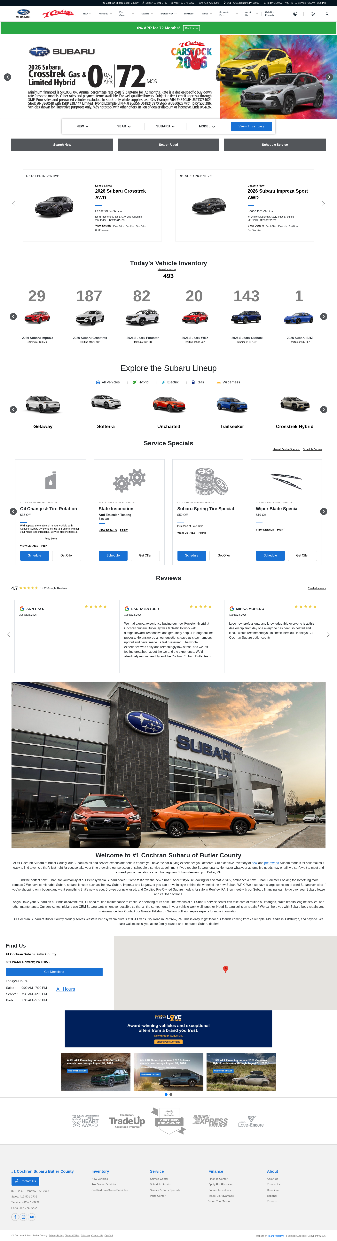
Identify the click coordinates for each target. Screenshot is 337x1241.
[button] (225, 969)
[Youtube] (31, 1217)
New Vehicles (99, 1178)
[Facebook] (15, 1217)
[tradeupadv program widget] (127, 1121)
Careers (272, 1201)
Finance (215, 1171)
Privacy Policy (56, 1235)
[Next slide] (170, 1094)
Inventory (100, 1171)
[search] (327, 14)
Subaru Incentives (219, 1190)
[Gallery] (168, 77)
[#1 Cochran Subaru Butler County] (44, 13)
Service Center (159, 1178)
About (272, 1171)
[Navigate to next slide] (334, 77)
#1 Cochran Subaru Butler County (29, 1235)
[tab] (108, 383)
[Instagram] (23, 1217)
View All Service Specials (286, 449)
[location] (224, 3)
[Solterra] (168, 1072)
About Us (272, 1178)
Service (157, 1171)
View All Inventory (167, 269)
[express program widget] (210, 1121)
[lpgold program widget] (85, 1121)
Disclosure (191, 28)
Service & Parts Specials (165, 1190)
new (254, 863)
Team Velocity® (276, 1236)
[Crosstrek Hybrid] (241, 1072)
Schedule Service (312, 449)
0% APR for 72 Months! (159, 28)
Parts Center (158, 1195)
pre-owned (271, 863)
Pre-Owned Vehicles (103, 1184)
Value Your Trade (219, 1201)
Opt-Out (109, 1235)
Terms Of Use (72, 1235)
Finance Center (218, 1178)
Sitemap (85, 1235)
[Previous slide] (166, 1094)
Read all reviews (317, 588)
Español (272, 1195)
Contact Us (28, 1181)
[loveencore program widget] (251, 1121)
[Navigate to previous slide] (3, 77)
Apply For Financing (220, 1184)
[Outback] (95, 1072)
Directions (273, 1190)
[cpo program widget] (168, 1121)
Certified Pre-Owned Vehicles (109, 1190)
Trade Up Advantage (221, 1195)
